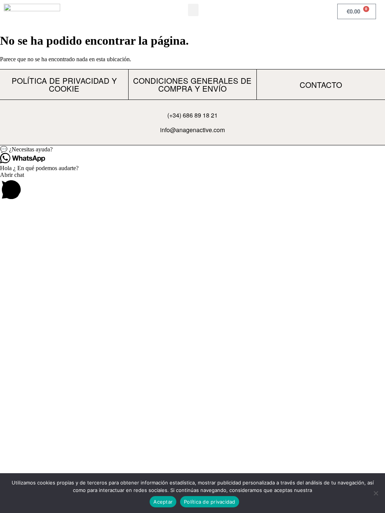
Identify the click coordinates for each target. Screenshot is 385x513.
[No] (375, 493)
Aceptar (163, 502)
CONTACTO (321, 84)
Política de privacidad (209, 502)
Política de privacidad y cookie (64, 84)
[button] (193, 10)
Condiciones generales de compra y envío (192, 84)
